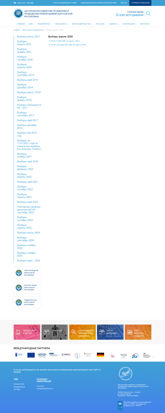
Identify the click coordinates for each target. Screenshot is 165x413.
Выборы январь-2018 (24, 98)
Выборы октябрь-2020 (25, 58)
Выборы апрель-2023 (24, 195)
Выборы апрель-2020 (24, 66)
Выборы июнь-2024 (28, 232)
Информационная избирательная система (99, 3)
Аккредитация (19, 384)
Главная (17, 30)
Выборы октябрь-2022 (25, 188)
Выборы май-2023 (27, 202)
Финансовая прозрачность (33, 30)
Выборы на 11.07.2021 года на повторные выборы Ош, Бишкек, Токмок (29, 144)
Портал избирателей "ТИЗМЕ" (65, 3)
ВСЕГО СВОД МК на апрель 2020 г (65, 41)
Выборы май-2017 (27, 120)
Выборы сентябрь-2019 (25, 73)
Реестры (124, 3)
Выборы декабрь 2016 (27, 126)
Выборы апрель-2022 (24, 175)
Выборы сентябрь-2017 (25, 114)
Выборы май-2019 (27, 79)
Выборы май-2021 (27, 181)
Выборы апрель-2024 (24, 226)
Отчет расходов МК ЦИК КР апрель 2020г (68, 45)
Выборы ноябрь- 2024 (26, 246)
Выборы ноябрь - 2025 (27, 254)
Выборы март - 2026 (28, 260)
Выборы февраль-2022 (25, 168)
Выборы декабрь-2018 (25, 86)
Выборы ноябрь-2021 (24, 155)
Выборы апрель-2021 (24, 43)
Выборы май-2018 (27, 161)
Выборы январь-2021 (24, 50)
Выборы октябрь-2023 (25, 218)
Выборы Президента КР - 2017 (29, 106)
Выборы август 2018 (29, 92)
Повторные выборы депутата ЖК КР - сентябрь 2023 (29, 209)
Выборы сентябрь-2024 (25, 239)
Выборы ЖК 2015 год (27, 134)
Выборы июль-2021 (28, 36)
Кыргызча (21, 3)
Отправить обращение (140, 3)
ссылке (17, 372)
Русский (30, 3)
